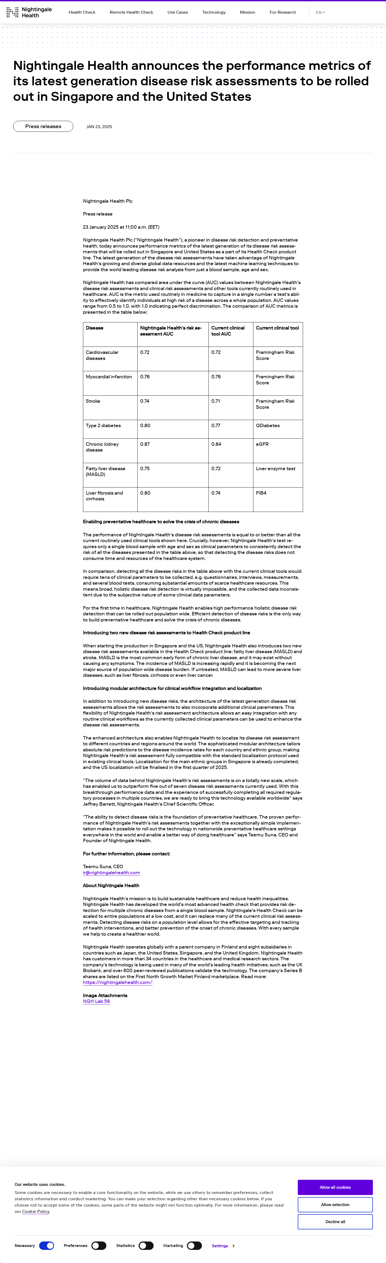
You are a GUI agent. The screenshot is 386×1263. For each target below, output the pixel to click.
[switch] (98, 1245)
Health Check (82, 12)
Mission (247, 12)
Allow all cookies (335, 1187)
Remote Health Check (131, 12)
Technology (214, 12)
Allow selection (335, 1204)
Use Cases (178, 12)
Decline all (335, 1221)
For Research (283, 12)
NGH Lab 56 (96, 1001)
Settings (220, 1246)
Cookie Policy (35, 1211)
